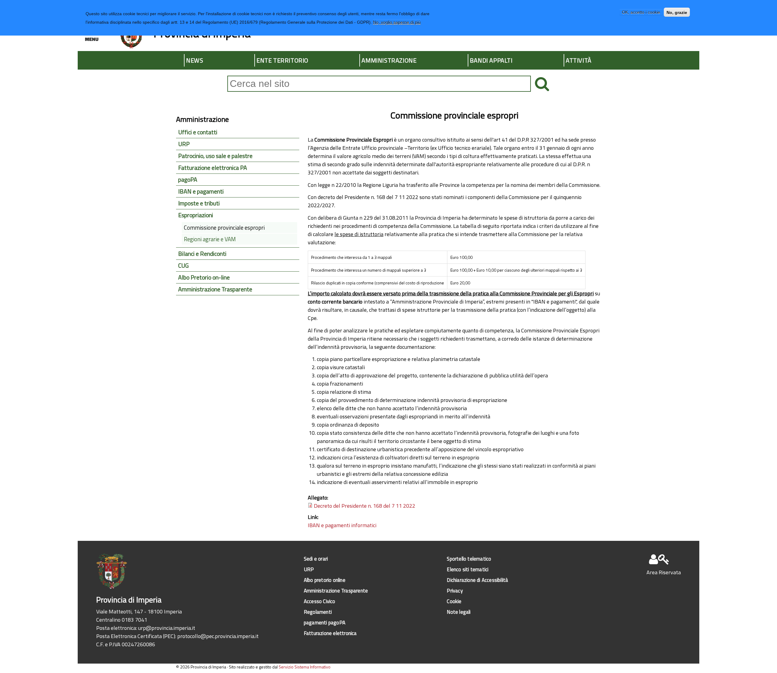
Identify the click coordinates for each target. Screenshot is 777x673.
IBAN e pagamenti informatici (342, 525)
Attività (579, 60)
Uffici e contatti (197, 132)
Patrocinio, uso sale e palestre (215, 155)
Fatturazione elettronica (330, 633)
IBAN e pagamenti (201, 191)
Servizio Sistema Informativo (305, 667)
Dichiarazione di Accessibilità (477, 580)
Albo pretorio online (324, 580)
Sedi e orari (316, 558)
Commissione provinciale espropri (224, 227)
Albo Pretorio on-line (204, 277)
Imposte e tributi (199, 203)
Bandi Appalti (491, 60)
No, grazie (677, 12)
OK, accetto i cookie (641, 12)
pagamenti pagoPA (324, 622)
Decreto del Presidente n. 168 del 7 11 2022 (364, 506)
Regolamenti (318, 612)
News (194, 60)
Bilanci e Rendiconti (202, 253)
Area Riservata (663, 572)
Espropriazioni (195, 215)
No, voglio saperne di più (397, 22)
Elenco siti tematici (467, 569)
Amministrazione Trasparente (215, 289)
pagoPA (187, 179)
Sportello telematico (469, 558)
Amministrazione (388, 60)
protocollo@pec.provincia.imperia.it (218, 636)
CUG (183, 265)
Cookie (454, 601)
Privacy (455, 590)
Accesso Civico (319, 601)
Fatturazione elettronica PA (212, 167)
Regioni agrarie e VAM (210, 239)
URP (184, 144)
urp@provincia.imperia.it (166, 628)
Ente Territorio (282, 60)
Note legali (458, 612)
